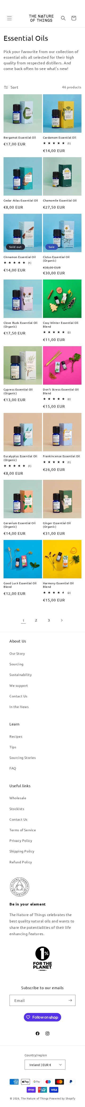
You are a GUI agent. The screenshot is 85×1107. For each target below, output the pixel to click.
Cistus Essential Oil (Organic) (56, 259)
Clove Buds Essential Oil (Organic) (20, 324)
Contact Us (18, 696)
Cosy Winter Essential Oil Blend (60, 324)
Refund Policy (20, 862)
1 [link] (23, 620)
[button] (9, 18)
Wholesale (17, 798)
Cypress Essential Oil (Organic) (18, 391)
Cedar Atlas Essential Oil (21, 200)
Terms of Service (22, 830)
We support (18, 685)
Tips (12, 747)
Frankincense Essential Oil (61, 456)
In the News (19, 706)
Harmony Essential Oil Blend (58, 585)
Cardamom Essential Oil (59, 137)
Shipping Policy (21, 851)
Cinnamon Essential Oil (20, 257)
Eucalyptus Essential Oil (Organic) (20, 458)
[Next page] (61, 620)
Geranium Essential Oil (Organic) (19, 525)
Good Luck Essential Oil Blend (20, 585)
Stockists (16, 809)
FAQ (12, 768)
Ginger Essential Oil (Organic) (57, 525)
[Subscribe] (70, 1000)
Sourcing (16, 664)
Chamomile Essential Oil (60, 200)
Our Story (17, 653)
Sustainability (20, 674)
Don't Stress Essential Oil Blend (61, 391)
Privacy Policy (20, 840)
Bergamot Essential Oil (20, 137)
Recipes (15, 736)
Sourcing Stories (22, 757)
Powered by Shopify (62, 1098)
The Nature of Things (35, 1098)
